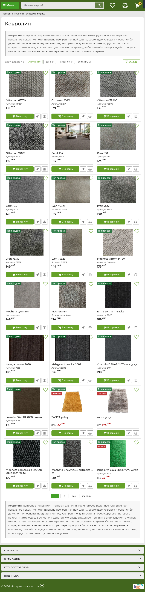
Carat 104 (57, 155)
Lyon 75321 (104, 208)
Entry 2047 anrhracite (110, 313)
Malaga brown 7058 (18, 366)
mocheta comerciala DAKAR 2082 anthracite (24, 473)
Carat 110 (103, 155)
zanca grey (104, 417)
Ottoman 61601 (60, 102)
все (74, 496)
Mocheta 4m (61, 313)
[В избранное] (45, 73)
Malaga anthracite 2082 (66, 366)
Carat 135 (12, 208)
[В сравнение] (45, 116)
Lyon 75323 (58, 208)
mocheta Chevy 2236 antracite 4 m (72, 473)
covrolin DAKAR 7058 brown (24, 419)
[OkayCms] (42, 586)
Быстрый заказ (37, 116)
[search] (99, 5)
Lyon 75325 (58, 260)
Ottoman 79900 (107, 102)
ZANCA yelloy (59, 417)
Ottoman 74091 (15, 155)
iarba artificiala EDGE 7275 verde (117, 472)
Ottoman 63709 (16, 102)
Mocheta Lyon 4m (17, 313)
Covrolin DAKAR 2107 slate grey (117, 366)
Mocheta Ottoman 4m (111, 260)
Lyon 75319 (13, 260)
